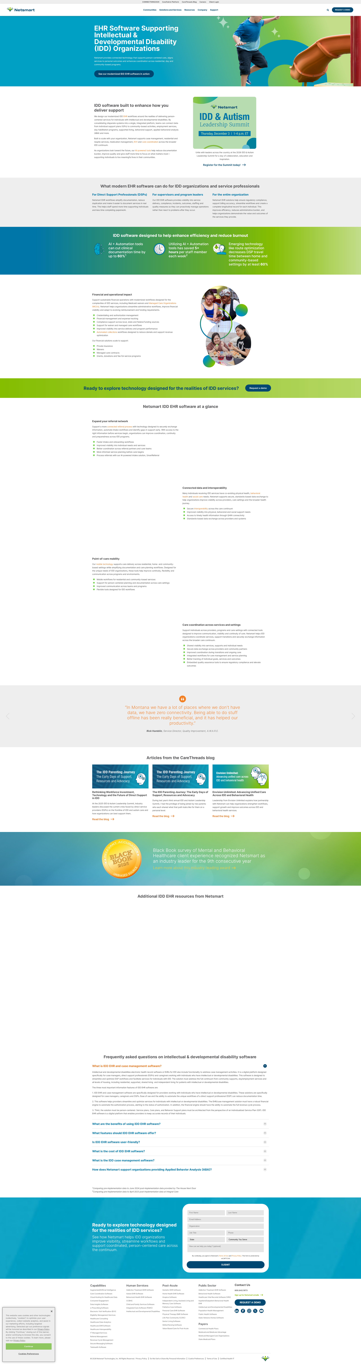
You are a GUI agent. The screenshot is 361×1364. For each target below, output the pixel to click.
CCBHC (129, 1301)
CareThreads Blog (189, 2)
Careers (203, 2)
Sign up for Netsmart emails (247, 1295)
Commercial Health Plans (208, 1329)
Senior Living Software (171, 1321)
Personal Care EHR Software (173, 1310)
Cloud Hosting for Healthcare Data (103, 1297)
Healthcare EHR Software (100, 1326)
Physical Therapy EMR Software (175, 1314)
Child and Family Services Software (140, 1304)
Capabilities (98, 1285)
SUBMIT (225, 1265)
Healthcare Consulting (99, 1319)
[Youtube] (261, 1311)
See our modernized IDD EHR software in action (124, 73)
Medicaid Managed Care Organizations (214, 1336)
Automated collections (107, 332)
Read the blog (100, 819)
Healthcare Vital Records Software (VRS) (215, 1297)
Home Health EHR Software (173, 1294)
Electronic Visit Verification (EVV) (103, 1311)
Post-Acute (170, 1285)
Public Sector (207, 1285)
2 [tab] (179, 736)
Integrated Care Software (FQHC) (139, 1308)
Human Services (137, 1285)
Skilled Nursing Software (172, 1325)
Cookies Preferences (28, 1353)
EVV (135, 142)
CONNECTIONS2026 (150, 2)
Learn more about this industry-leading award (191, 868)
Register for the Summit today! (222, 164)
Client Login (214, 2)
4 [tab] (184, 736)
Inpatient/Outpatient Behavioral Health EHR (214, 1302)
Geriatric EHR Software (171, 1290)
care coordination (150, 142)
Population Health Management (211, 1310)
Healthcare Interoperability (100, 1329)
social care (198, 496)
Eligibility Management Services (102, 1315)
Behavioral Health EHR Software (139, 1297)
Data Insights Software (99, 1304)
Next (353, 716)
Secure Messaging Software (101, 1343)
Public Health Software (208, 1314)
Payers (203, 1324)
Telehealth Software (98, 1347)
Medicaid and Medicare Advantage (212, 1332)
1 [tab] (177, 736)
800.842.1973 (241, 1290)
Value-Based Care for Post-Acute (175, 1328)
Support (214, 10)
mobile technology (104, 564)
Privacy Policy (236, 1256)
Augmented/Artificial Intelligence (103, 1290)
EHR (125, 116)
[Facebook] (243, 1311)
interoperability (201, 508)
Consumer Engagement (99, 1301)
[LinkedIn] (237, 1311)
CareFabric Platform (170, 2)
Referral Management (98, 1336)
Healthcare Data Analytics (100, 1322)
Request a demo (258, 388)
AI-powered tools (143, 150)
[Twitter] (255, 1311)
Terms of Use (223, 1256)
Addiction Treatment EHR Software (140, 1290)
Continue (28, 1346)
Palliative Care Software (172, 1307)
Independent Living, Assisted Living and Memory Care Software (178, 1302)
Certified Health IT (227, 1359)
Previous (7, 716)
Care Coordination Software (101, 1294)
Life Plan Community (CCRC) (173, 1318)
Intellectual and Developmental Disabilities (143, 1311)
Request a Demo (342, 10)
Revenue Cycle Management (101, 1340)
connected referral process (119, 426)
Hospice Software (169, 1297)
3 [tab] (181, 736)
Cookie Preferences (196, 1359)
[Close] (52, 1311)
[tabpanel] (180, 716)
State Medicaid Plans (207, 1339)
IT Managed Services (98, 1333)
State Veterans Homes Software (211, 1318)
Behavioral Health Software (209, 1294)
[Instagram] (249, 1311)
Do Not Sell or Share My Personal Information (167, 1359)
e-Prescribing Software (99, 1308)
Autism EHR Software (134, 1294)
